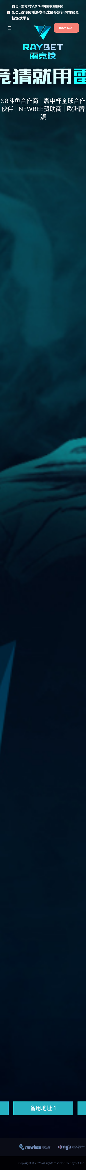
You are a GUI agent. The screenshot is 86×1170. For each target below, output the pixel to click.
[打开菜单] (9, 28)
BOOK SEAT (66, 27)
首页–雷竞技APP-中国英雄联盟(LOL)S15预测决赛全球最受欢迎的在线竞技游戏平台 (45, 12)
